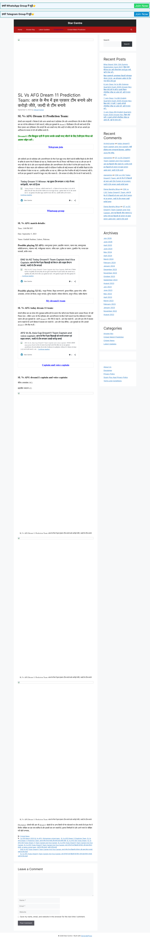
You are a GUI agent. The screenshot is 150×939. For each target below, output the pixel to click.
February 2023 (110, 304)
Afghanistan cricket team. (51, 838)
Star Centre (75, 23)
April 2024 (108, 256)
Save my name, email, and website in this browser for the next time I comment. (52, 917)
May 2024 (108, 252)
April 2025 (108, 245)
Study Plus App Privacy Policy (116, 377)
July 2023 (108, 287)
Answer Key (30, 30)
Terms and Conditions (113, 381)
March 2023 (108, 301)
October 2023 (109, 276)
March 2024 (108, 259)
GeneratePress (86, 936)
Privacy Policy (109, 374)
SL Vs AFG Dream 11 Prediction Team (73, 838)
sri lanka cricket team (29, 847)
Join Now (141, 6)
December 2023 (110, 270)
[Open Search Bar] (131, 30)
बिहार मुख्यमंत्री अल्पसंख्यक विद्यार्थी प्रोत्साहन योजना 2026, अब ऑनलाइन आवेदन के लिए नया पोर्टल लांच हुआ (118, 78)
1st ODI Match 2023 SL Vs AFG (31, 838)
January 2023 (109, 308)
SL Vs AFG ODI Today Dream (77, 840)
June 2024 (108, 249)
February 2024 (110, 263)
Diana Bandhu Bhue (112, 189)
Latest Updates (44, 30)
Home (20, 30)
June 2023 (108, 290)
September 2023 (110, 280)
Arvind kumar (109, 144)
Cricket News (58, 30)
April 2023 (108, 297)
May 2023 (108, 294)
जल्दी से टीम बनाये (52, 847)
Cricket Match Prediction (76, 30)
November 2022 (110, 311)
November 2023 (110, 273)
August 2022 (109, 315)
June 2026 (108, 242)
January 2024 (109, 266)
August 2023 (109, 283)
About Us (107, 367)
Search (106, 40)
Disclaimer (108, 370)
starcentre (108, 158)
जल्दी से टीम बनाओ (42, 847)
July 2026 (108, 238)
